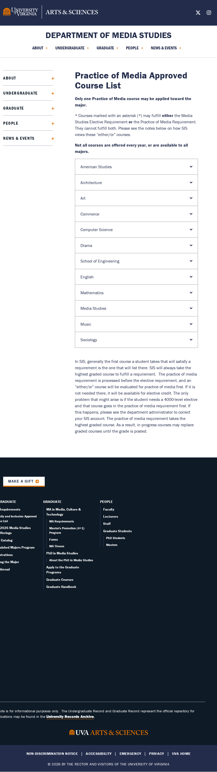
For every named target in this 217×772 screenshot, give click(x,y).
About (9, 78)
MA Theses (56, 546)
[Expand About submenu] (51, 77)
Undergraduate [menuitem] (68, 49)
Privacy (156, 753)
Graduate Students (117, 531)
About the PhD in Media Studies (71, 560)
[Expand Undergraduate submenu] (51, 93)
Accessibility (98, 753)
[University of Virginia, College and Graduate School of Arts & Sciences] (50, 12)
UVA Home (181, 753)
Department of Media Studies (109, 35)
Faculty (108, 509)
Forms (53, 539)
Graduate (13, 108)
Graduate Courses (59, 579)
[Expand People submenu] (51, 123)
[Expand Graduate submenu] (51, 108)
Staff (107, 523)
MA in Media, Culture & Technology (63, 512)
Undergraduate (20, 93)
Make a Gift (21, 481)
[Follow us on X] (198, 13)
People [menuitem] (131, 49)
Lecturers (110, 516)
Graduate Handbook (61, 586)
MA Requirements (61, 521)
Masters (111, 545)
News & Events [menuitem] (163, 49)
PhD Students (115, 538)
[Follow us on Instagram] (209, 13)
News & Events (19, 138)
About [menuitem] (36, 49)
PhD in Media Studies (62, 553)
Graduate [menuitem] (104, 49)
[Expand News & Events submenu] (51, 138)
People (11, 123)
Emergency (130, 753)
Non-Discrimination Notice (52, 753)
